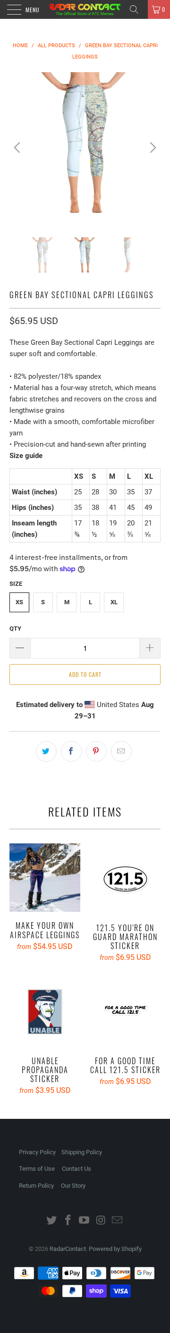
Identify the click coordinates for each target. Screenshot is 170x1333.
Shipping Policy (81, 1152)
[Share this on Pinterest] (96, 751)
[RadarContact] (85, 9)
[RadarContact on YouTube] (84, 1221)
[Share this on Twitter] (46, 751)
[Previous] (18, 147)
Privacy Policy (37, 1152)
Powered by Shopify (115, 1248)
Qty (15, 628)
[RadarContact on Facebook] (68, 1221)
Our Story (73, 1185)
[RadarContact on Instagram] (101, 1221)
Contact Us (76, 1168)
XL (114, 602)
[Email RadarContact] (117, 1221)
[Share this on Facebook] (71, 751)
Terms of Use (37, 1168)
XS (19, 602)
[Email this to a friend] (121, 751)
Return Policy (36, 1185)
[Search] (137, 9)
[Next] (151, 147)
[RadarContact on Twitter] (52, 1221)
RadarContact (68, 1248)
